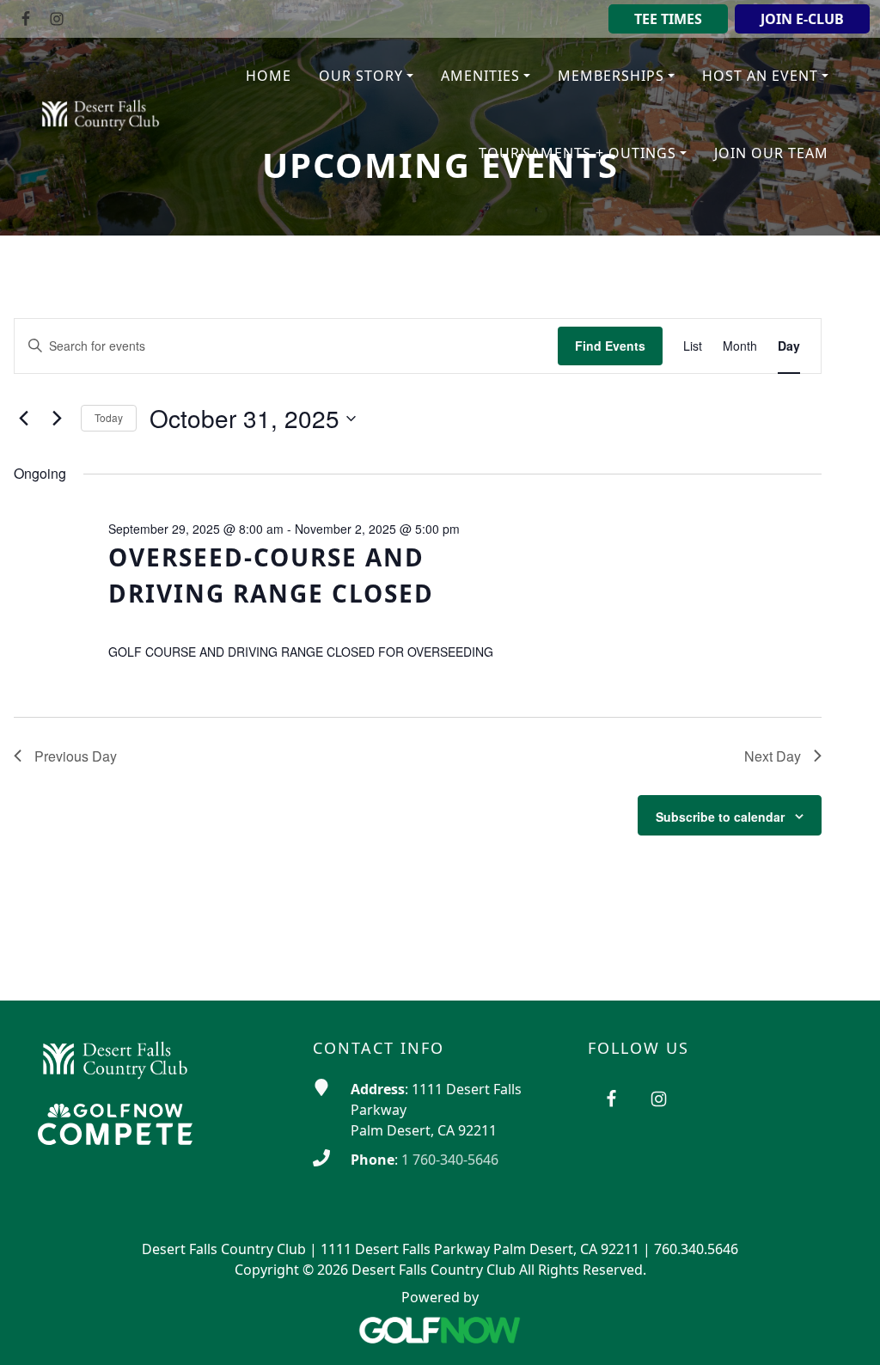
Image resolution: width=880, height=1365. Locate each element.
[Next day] (57, 418)
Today (109, 417)
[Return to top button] (845, 1331)
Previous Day (75, 756)
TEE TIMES (668, 18)
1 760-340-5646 (449, 1159)
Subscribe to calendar (720, 816)
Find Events (610, 345)
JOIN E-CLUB (802, 18)
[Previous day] (24, 418)
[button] (366, 76)
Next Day (772, 756)
